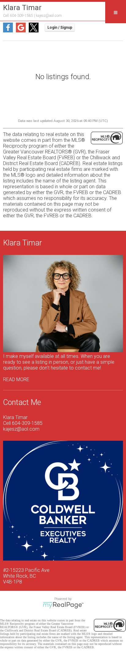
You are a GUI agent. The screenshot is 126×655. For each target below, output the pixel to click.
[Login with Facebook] (8, 31)
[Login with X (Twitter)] (34, 31)
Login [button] (60, 28)
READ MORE (16, 379)
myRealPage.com (63, 605)
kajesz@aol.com (49, 15)
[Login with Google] (21, 31)
